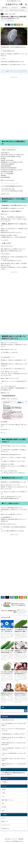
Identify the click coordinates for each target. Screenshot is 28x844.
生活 (2, 13)
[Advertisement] (14, 93)
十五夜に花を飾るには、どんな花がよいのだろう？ (14, 733)
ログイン (4, 817)
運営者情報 (24, 7)
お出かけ (4, 789)
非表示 (7, 71)
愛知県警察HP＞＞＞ (6, 429)
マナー (3, 796)
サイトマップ (14, 7)
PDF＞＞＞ (3, 432)
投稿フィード (5, 821)
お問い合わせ (4, 7)
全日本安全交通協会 (9, 180)
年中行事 (4, 807)
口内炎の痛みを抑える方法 (8, 719)
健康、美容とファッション (8, 799)
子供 (3, 803)
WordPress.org (5, 828)
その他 (3, 792)
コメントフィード (6, 824)
